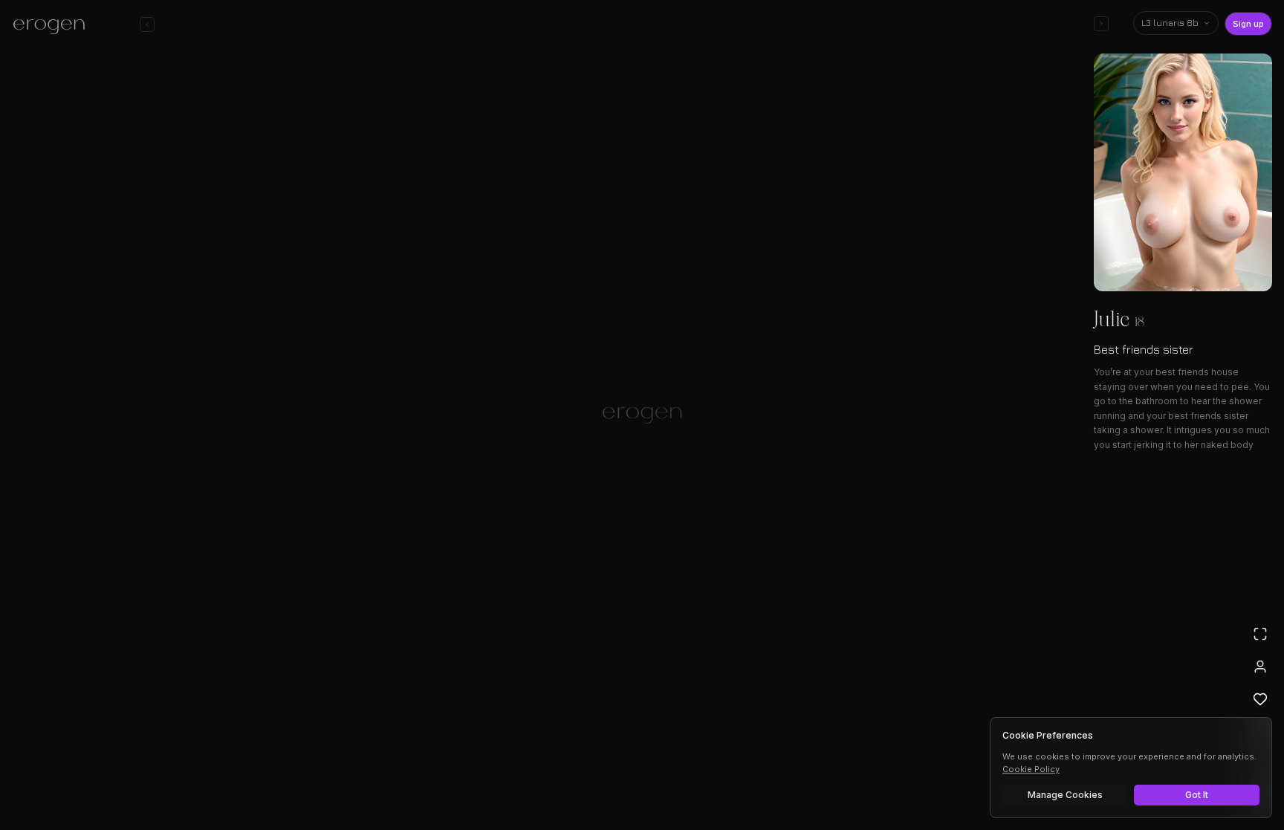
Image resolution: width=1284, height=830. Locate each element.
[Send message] (856, 773)
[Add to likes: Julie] (1260, 699)
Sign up (1248, 24)
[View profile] (1260, 666)
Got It (1196, 794)
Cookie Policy (1031, 769)
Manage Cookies (1065, 794)
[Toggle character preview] (1101, 23)
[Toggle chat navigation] (147, 24)
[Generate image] (386, 776)
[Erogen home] (53, 26)
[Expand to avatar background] (1260, 634)
